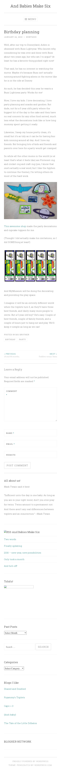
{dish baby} (10, 714)
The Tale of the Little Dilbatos (20, 723)
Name (10, 433)
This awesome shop (15, 226)
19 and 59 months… (12, 355)
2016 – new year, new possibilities (22, 552)
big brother (22, 334)
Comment (11, 393)
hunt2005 (31, 37)
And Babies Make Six (30, 6)
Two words (10, 539)
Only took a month (14, 559)
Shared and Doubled (15, 688)
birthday (10, 339)
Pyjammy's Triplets (14, 697)
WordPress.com (43, 765)
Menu (32, 19)
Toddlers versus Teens (47, 355)
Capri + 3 (8, 705)
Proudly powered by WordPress (30, 761)
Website (11, 455)
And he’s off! (10, 565)
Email (10, 444)
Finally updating (13, 545)
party (22, 339)
